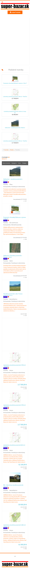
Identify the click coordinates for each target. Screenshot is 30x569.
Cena (19, 163)
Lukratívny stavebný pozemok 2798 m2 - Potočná (15, 96)
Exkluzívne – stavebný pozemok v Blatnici (15, 127)
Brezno (11, 370)
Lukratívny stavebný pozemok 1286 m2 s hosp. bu (15, 112)
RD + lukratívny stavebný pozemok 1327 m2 (13, 486)
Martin (11, 261)
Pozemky (5, 184)
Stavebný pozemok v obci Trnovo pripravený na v (12, 294)
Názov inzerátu (6, 163)
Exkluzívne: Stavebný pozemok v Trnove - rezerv (12, 256)
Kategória (14, 163)
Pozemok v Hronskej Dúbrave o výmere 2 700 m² (15, 83)
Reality (4, 159)
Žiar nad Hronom (14, 222)
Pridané (24, 163)
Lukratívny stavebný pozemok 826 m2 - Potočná (14, 446)
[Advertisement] (15, 41)
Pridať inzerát (16, 12)
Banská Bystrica (13, 299)
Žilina (11, 184)
